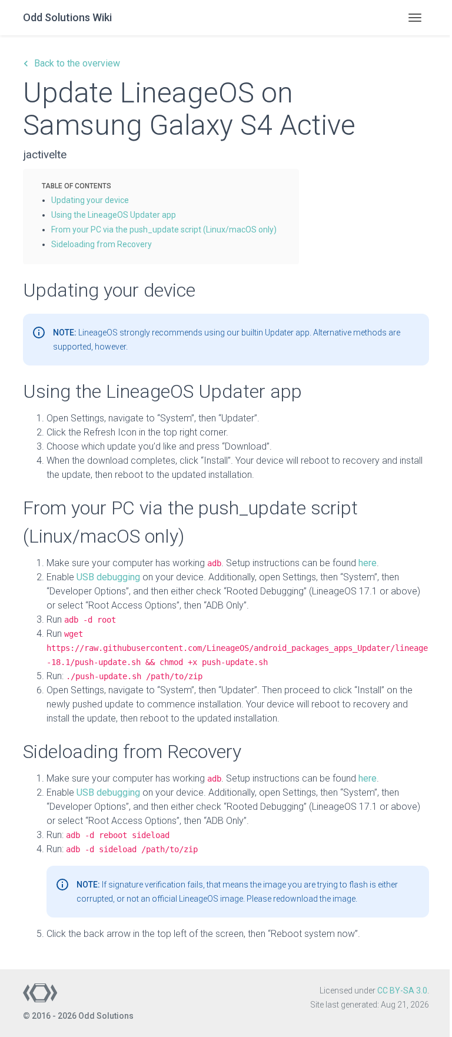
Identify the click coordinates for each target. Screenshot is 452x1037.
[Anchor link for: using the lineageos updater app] (180, 214)
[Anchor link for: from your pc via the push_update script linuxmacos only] (281, 229)
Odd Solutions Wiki (67, 17)
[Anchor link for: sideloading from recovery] (156, 244)
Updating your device (90, 200)
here (367, 563)
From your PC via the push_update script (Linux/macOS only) (164, 229)
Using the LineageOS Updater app (113, 215)
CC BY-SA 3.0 (402, 990)
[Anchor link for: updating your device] (133, 199)
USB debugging (108, 577)
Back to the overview (71, 63)
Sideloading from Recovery (101, 244)
